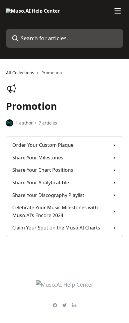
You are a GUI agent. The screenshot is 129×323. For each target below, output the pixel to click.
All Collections (20, 72)
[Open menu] (117, 10)
